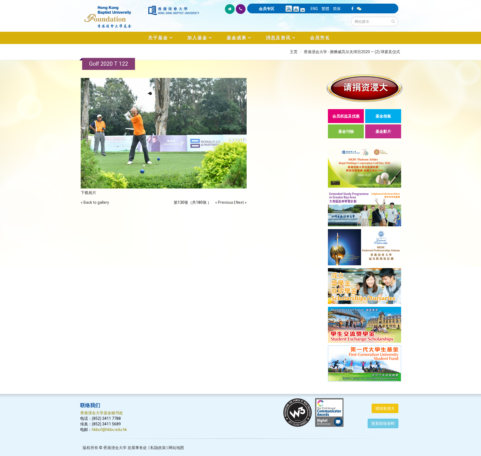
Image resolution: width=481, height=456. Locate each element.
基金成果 (237, 37)
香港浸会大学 (115, 447)
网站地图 (176, 447)
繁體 (325, 8)
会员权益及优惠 (346, 116)
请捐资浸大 (385, 408)
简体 (337, 8)
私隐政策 (158, 447)
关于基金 (158, 37)
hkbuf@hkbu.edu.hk (109, 429)
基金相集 (383, 116)
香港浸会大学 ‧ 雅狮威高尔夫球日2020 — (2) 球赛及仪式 (352, 52)
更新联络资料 (383, 423)
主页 (294, 52)
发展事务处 (137, 447)
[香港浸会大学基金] (114, 14)
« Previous (224, 202)
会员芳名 (320, 37)
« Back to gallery (95, 202)
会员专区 (266, 8)
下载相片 (88, 192)
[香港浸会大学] (173, 10)
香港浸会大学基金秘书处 (101, 413)
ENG (314, 8)
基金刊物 (346, 131)
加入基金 (197, 37)
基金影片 (383, 131)
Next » (241, 202)
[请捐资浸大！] (365, 88)
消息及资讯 (278, 37)
